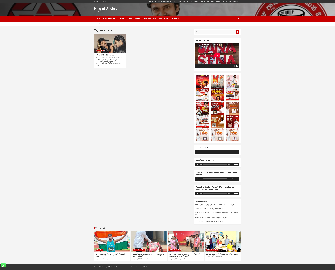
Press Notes (163, 19)
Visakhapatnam (218, 1)
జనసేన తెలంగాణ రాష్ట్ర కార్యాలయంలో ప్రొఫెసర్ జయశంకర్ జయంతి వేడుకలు (184, 255)
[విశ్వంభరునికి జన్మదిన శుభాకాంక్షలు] (110, 43)
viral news (99, 250)
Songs (137, 19)
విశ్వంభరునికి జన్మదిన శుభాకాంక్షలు (107, 55)
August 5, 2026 (210, 256)
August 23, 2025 (100, 57)
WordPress (146, 267)
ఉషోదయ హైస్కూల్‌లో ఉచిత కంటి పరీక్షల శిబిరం (222, 254)
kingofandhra (109, 57)
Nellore (196, 1)
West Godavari (237, 1)
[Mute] (234, 66)
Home (98, 19)
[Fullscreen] (237, 66)
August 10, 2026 (100, 259)
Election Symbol (109, 19)
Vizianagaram (227, 1)
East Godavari (166, 1)
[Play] (197, 66)
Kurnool (190, 1)
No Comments (118, 57)
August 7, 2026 (137, 259)
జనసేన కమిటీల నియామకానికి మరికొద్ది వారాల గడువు (209, 221)
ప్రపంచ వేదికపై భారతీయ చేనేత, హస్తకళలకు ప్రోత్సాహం (209, 208)
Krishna (185, 1)
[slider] (236, 151)
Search (237, 32)
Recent (103, 50)
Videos (129, 19)
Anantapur (152, 1)
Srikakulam (210, 1)
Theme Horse (126, 267)
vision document (150, 19)
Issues (121, 19)
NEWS (97, 50)
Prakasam (202, 1)
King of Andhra (105, 9)
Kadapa (179, 1)
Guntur (173, 1)
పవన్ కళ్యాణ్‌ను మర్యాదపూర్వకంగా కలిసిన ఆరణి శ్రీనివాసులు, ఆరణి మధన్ (214, 205)
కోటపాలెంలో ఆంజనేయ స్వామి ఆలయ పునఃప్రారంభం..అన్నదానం (211, 218)
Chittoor (159, 1)
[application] (217, 55)
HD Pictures (176, 19)
